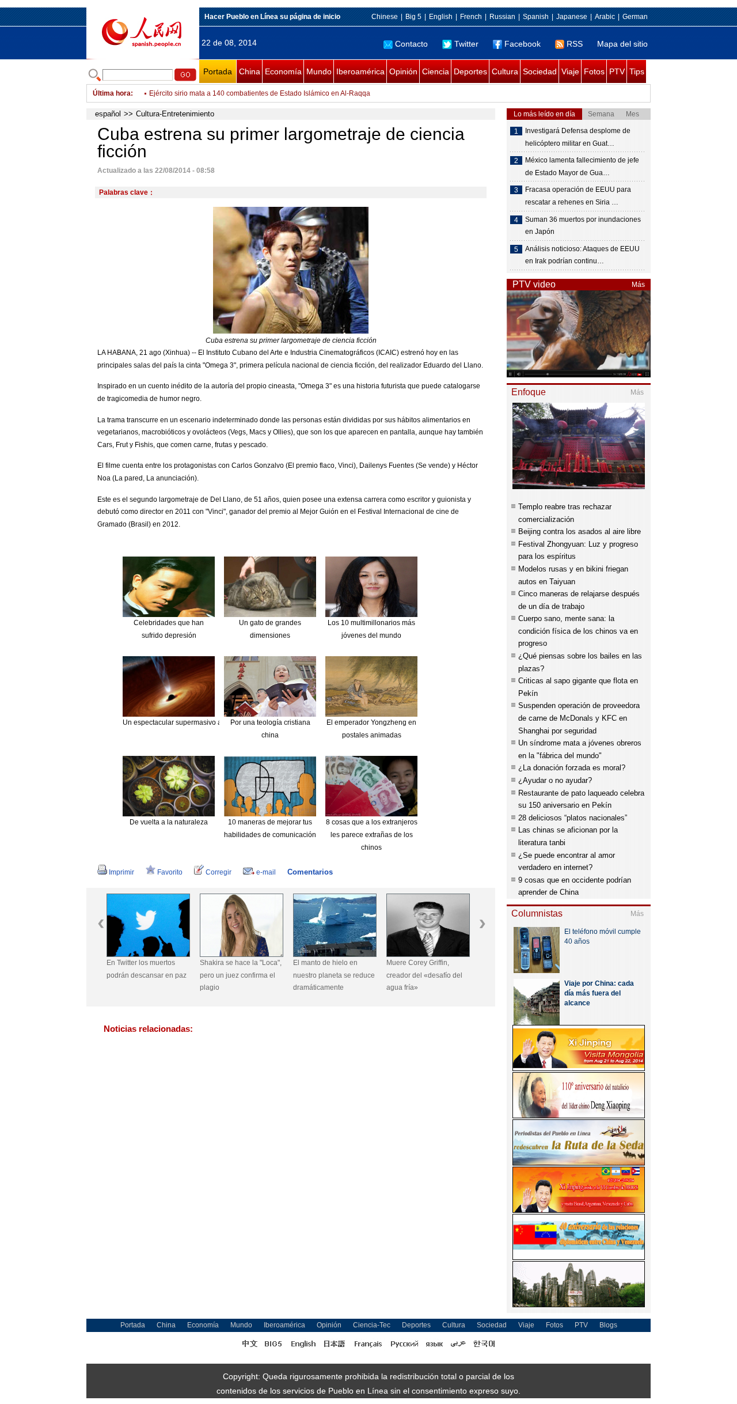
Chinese (384, 17)
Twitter (466, 43)
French (471, 17)
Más (638, 285)
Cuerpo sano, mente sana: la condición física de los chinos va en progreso (578, 631)
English (441, 17)
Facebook (522, 43)
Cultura (505, 71)
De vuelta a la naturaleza (169, 822)
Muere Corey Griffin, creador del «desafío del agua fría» (424, 975)
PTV (617, 71)
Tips (636, 71)
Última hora (112, 93)
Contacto (411, 43)
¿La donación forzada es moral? (571, 767)
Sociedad (540, 71)
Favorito (170, 872)
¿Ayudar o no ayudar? (555, 780)
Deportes (470, 71)
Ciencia (435, 71)
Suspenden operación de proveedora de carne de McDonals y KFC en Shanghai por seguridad (579, 718)
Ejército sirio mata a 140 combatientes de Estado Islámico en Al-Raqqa (259, 93)
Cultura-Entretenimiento (175, 113)
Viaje (570, 71)
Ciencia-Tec (371, 1325)
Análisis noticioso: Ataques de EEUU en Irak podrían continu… (582, 255)
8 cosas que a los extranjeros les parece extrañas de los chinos (371, 834)
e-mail (266, 872)
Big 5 (413, 17)
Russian (502, 17)
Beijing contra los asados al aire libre (579, 531)
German (635, 17)
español (108, 113)
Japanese (571, 17)
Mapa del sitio (622, 43)
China (249, 71)
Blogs (608, 1325)
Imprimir (121, 872)
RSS (575, 43)
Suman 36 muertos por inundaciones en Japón (583, 225)
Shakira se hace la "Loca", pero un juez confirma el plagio (241, 975)
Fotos (594, 71)
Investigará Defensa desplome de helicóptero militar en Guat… (577, 137)
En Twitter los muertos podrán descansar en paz (147, 969)
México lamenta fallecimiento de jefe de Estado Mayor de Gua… (582, 166)
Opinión (403, 71)
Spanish (536, 17)
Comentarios (310, 872)
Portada (217, 71)
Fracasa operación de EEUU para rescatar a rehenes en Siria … (578, 196)
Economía (283, 71)
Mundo (319, 71)
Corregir (218, 872)
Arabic (605, 17)
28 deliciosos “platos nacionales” (572, 817)
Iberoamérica (360, 71)
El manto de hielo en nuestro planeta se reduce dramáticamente (334, 975)
